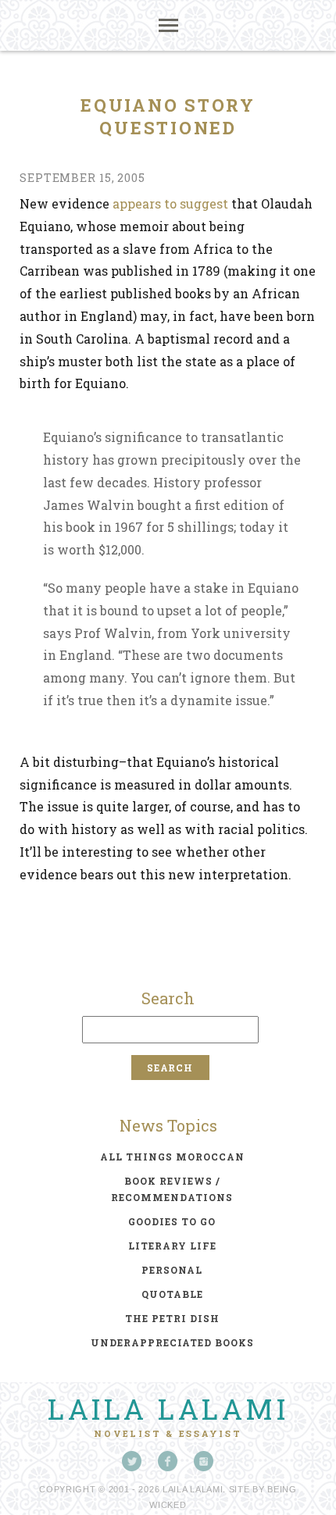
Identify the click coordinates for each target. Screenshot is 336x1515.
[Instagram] (204, 1461)
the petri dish (172, 1318)
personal (171, 1270)
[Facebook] (168, 1461)
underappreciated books (172, 1342)
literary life (172, 1245)
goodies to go (172, 1221)
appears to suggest (170, 203)
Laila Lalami (168, 1409)
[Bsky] (132, 1461)
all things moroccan (172, 1156)
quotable (172, 1294)
